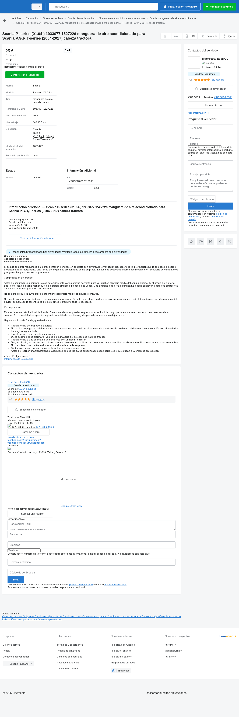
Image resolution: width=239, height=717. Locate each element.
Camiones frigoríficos (154, 616)
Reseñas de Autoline (68, 662)
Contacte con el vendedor (25, 74)
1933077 (38, 108)
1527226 (48, 108)
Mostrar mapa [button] (68, 479)
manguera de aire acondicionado (43, 100)
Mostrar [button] (31, 427)
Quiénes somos (11, 644)
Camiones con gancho (95, 616)
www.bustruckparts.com (21, 437)
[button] (166, 36)
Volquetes (29, 616)
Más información (197, 112)
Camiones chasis (72, 616)
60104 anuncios (27, 388)
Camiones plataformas (49, 619)
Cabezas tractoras (12, 616)
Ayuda (6, 650)
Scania (36, 85)
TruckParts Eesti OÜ (19, 382)
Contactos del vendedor (16, 656)
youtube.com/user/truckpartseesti (26, 442)
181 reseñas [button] (38, 399)
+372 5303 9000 (45, 427)
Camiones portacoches (24, 619)
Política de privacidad (68, 650)
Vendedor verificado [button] (24, 385)
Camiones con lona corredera (125, 616)
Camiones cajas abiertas (49, 616)
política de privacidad (81, 584)
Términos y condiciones (70, 644)
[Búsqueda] (52, 6)
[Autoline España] (15, 6)
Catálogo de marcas (68, 668)
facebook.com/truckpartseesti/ (24, 439)
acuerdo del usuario (115, 584)
